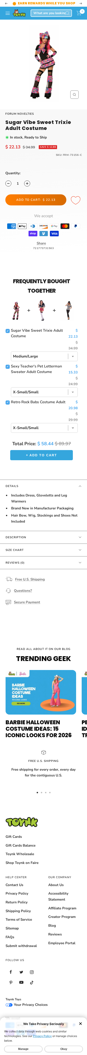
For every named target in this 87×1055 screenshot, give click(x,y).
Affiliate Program (62, 908)
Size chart (15, 550)
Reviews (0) (15, 563)
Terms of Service (19, 919)
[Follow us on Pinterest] (11, 982)
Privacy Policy (17, 893)
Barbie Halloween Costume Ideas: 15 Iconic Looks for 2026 (39, 728)
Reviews (55, 934)
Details (12, 486)
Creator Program (62, 916)
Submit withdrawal (21, 946)
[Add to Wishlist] (76, 200)
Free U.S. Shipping (30, 579)
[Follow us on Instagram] (31, 972)
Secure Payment (27, 602)
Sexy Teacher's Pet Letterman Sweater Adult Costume (36, 369)
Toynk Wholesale (20, 854)
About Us (56, 885)
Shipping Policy (18, 911)
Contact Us (14, 885)
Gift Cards (14, 836)
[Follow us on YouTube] (21, 982)
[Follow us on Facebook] (11, 972)
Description (16, 537)
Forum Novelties (19, 114)
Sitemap (12, 928)
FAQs (10, 937)
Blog (52, 925)
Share (41, 243)
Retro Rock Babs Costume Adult (38, 402)
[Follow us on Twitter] (21, 972)
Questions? (23, 590)
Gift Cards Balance (20, 845)
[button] (79, 13)
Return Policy (17, 902)
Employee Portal (61, 943)
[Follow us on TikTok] (31, 982)
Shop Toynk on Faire (22, 862)
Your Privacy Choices (30, 1004)
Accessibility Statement (58, 896)
